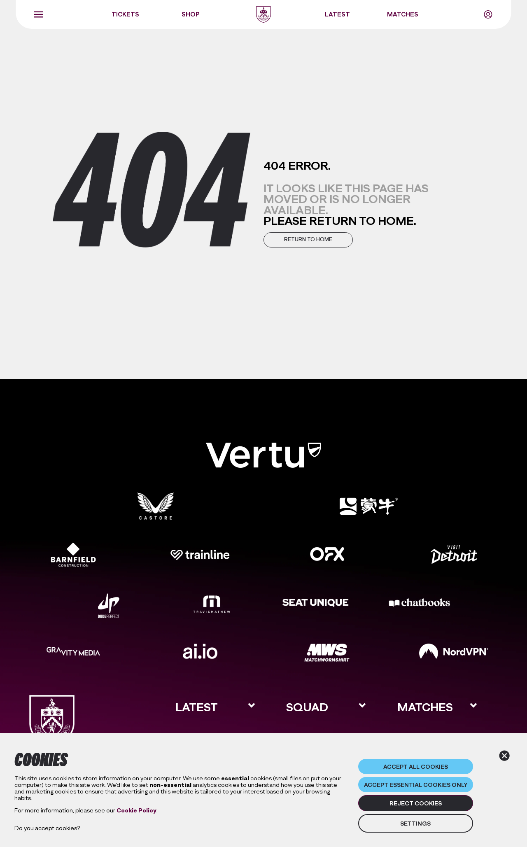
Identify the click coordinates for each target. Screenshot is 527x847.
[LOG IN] (488, 14)
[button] (308, 240)
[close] (504, 755)
